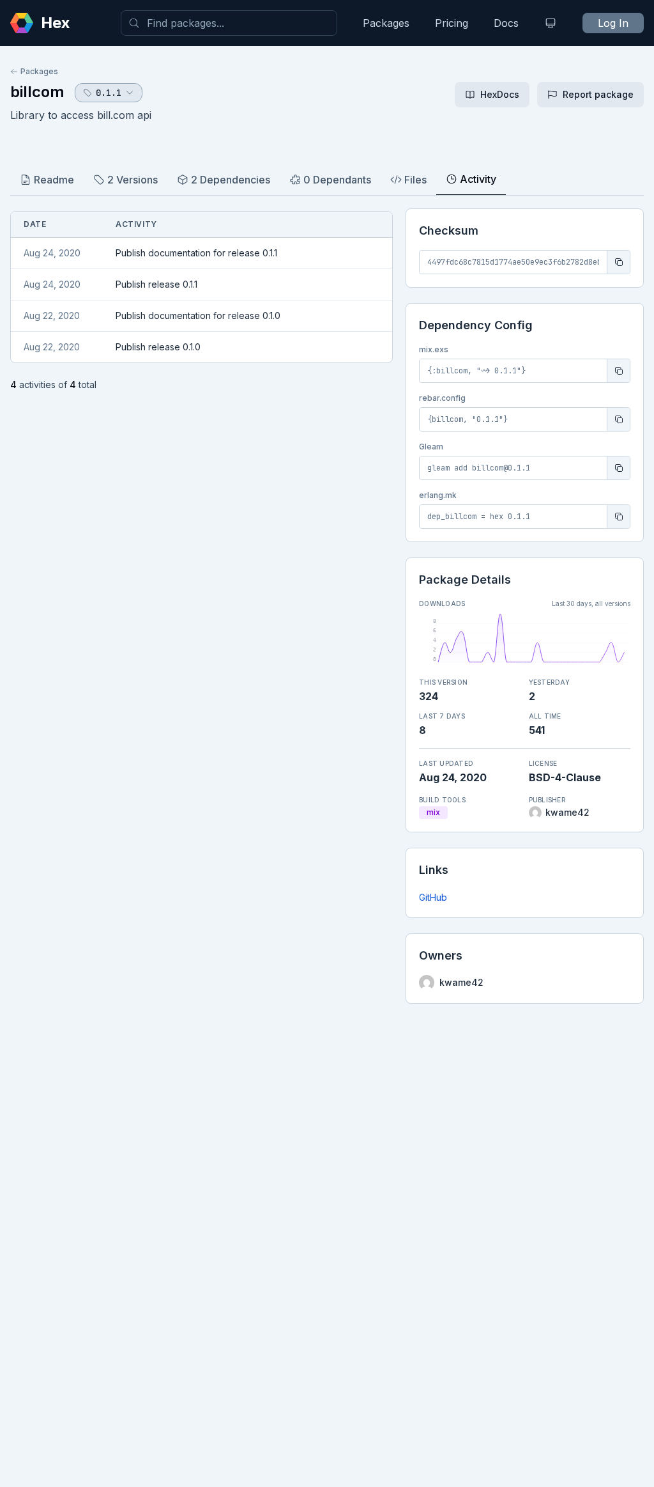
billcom (37, 91)
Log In (613, 23)
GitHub (433, 897)
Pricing (451, 23)
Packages (386, 23)
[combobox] (229, 23)
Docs (506, 23)
